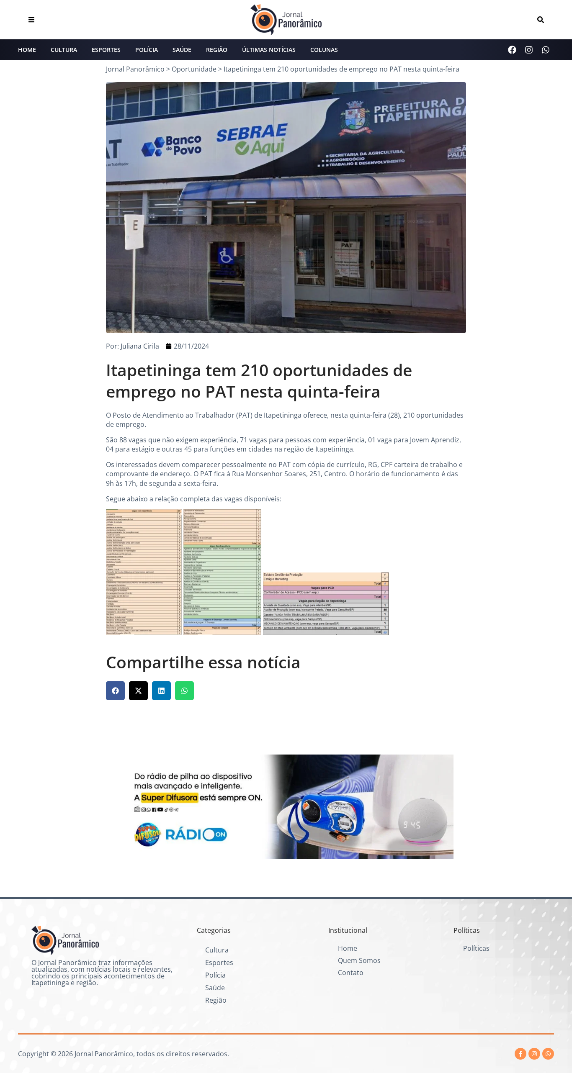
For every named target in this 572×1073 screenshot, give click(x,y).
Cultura (64, 50)
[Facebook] (512, 49)
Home (27, 50)
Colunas (324, 50)
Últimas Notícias (269, 50)
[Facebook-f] (520, 1054)
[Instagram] (528, 49)
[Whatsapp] (545, 49)
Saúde (182, 50)
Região (216, 50)
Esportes (106, 50)
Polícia (146, 50)
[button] (115, 690)
